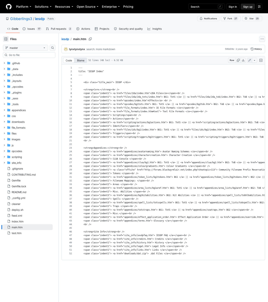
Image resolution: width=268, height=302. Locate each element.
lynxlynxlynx (77, 49)
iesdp (40, 19)
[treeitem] (28, 227)
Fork (232, 18)
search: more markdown (100, 49)
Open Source (86, 6)
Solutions (41, 6)
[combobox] (30, 55)
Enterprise (109, 6)
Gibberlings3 (21, 19)
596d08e (229, 49)
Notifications (210, 18)
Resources (62, 6)
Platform (22, 6)
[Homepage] (9, 6)
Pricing (128, 6)
